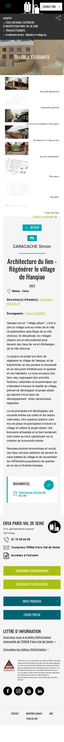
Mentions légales (34, 713)
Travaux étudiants (15, 30)
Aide (51, 713)
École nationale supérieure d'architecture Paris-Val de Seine (20, 24)
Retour (34, 227)
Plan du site (32, 718)
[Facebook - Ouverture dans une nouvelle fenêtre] (7, 691)
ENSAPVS (7, 18)
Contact (15, 713)
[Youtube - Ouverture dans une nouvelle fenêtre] (29, 691)
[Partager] (58, 19)
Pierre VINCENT (35, 313)
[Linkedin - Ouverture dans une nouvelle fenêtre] (39, 691)
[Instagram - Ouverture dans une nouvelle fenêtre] (18, 691)
